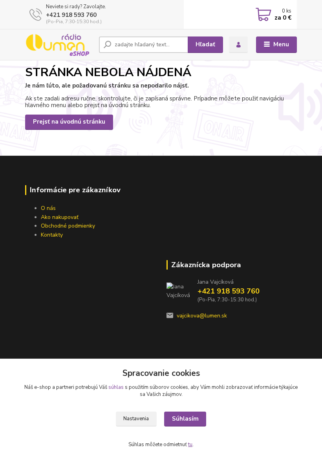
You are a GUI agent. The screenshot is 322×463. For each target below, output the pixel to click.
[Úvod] (59, 45)
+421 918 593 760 (71, 15)
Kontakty (52, 235)
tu (190, 444)
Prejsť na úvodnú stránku (69, 122)
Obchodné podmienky (68, 226)
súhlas (116, 387)
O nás (48, 208)
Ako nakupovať (60, 217)
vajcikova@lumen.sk (202, 315)
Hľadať (205, 44)
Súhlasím (185, 419)
